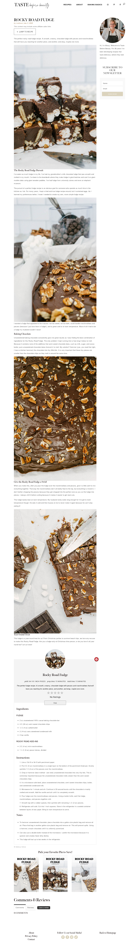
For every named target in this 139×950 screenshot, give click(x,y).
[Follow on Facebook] (67, 937)
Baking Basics (95, 4)
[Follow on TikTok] (76, 937)
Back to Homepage (107, 933)
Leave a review (44, 908)
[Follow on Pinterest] (63, 937)
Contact (31, 939)
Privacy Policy (31, 936)
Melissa (19, 23)
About (79, 4)
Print (55, 703)
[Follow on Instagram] (71, 937)
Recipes (67, 4)
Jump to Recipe (26, 32)
